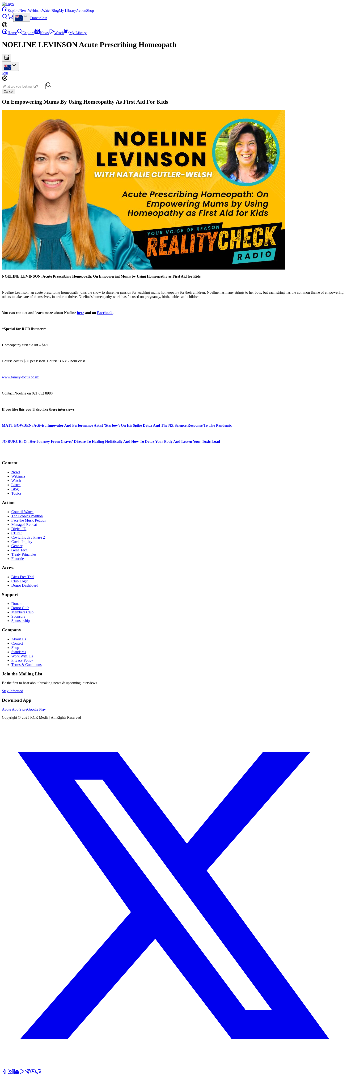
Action (81, 11)
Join (44, 18)
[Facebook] (5, 1073)
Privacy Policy (22, 660)
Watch (46, 11)
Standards (18, 652)
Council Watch (22, 512)
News (23, 11)
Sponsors (18, 616)
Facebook (105, 313)
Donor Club (20, 608)
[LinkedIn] (16, 1073)
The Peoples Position (27, 516)
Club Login (20, 581)
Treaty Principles (23, 554)
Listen (16, 485)
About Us (18, 639)
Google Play (36, 709)
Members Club (22, 612)
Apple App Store (14, 709)
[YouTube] (33, 1073)
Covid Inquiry (21, 542)
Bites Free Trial (22, 577)
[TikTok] (39, 1073)
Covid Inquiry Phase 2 (28, 537)
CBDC (16, 533)
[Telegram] (27, 1073)
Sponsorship (20, 621)
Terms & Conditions (26, 665)
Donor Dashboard (24, 585)
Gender (16, 546)
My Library (67, 11)
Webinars (35, 11)
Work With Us (22, 656)
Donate (35, 18)
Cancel (8, 91)
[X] (173, 1066)
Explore (13, 11)
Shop (90, 11)
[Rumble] (22, 1073)
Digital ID (18, 529)
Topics (16, 493)
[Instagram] (10, 1073)
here (80, 313)
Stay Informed (12, 691)
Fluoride (17, 559)
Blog (55, 11)
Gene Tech (19, 550)
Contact (17, 643)
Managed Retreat (24, 525)
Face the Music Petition (28, 520)
